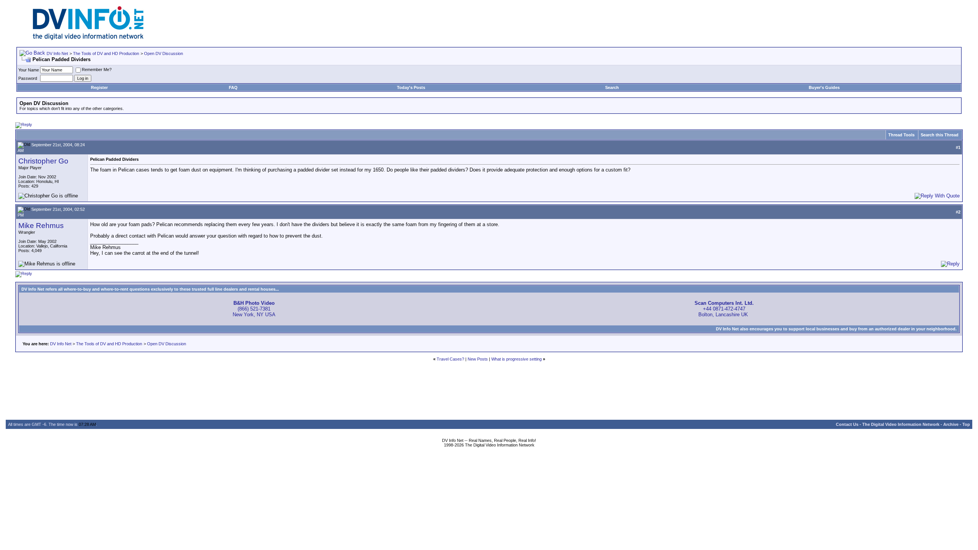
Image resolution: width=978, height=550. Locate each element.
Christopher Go (43, 161)
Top (966, 424)
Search (612, 87)
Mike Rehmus (41, 226)
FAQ (233, 87)
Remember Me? (97, 69)
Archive (951, 424)
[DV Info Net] (88, 38)
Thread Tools (901, 135)
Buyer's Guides (824, 87)
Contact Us (847, 424)
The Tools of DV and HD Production (106, 53)
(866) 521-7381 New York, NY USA (254, 308)
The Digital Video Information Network (900, 424)
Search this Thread (940, 135)
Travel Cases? (450, 359)
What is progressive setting (516, 359)
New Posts (478, 359)
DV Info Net (57, 53)
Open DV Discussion (163, 53)
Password (27, 78)
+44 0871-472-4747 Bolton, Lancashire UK (724, 308)
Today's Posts (411, 87)
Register (99, 87)
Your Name (28, 70)
